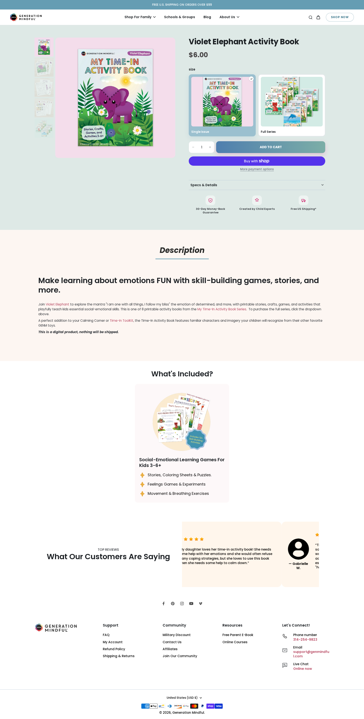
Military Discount (177, 635)
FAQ (106, 635)
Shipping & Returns (119, 656)
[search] (310, 17)
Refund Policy (114, 649)
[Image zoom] (115, 98)
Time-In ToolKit (121, 320)
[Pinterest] (172, 603)
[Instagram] (182, 603)
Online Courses (235, 642)
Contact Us (172, 642)
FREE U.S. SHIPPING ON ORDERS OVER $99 (182, 5)
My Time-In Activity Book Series (221, 309)
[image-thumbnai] (44, 47)
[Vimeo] (200, 603)
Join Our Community (180, 656)
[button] (270, 147)
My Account (113, 642)
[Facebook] (163, 603)
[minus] (193, 147)
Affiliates (170, 649)
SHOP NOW (340, 17)
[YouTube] (191, 603)
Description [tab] (182, 250)
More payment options (257, 169)
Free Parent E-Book (237, 635)
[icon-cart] (318, 17)
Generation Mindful (188, 712)
